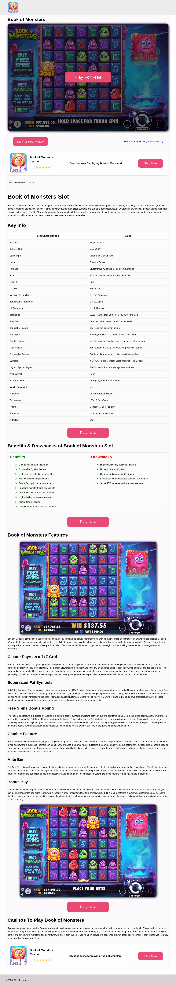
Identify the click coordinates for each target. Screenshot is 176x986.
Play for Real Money (30, 141)
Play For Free (88, 77)
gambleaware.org (154, 141)
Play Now (150, 163)
